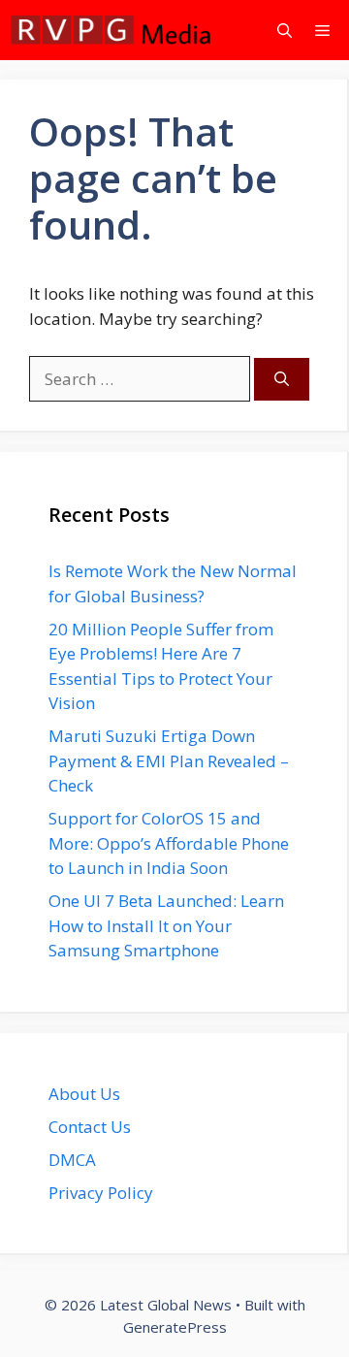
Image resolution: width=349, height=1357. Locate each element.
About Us (84, 1093)
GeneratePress (175, 1327)
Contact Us (89, 1126)
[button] (284, 30)
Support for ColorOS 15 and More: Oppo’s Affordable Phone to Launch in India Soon (168, 843)
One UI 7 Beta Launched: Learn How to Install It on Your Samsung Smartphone (166, 925)
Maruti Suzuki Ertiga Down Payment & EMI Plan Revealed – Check (168, 760)
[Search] (281, 380)
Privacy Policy (100, 1192)
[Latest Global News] (111, 30)
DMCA (72, 1159)
